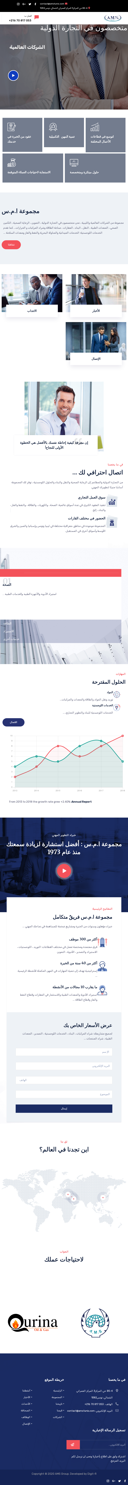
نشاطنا (11, 244)
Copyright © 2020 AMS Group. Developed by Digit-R (64, 1473)
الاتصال (13, 722)
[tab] (60, 573)
